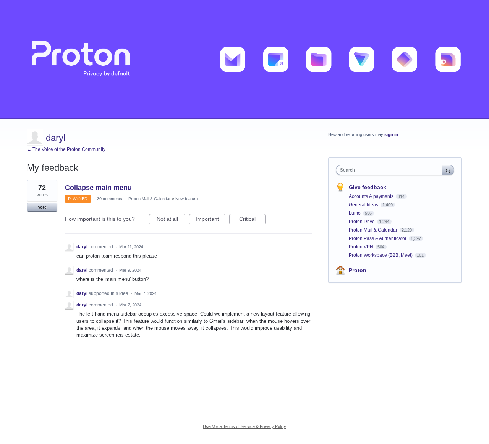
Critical (252, 220)
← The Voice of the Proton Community (66, 149)
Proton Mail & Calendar (149, 198)
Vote (42, 207)
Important (210, 220)
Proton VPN (361, 247)
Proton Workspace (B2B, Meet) (381, 255)
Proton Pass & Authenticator (378, 238)
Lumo (355, 213)
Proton (357, 270)
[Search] (448, 170)
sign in (391, 134)
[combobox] (391, 170)
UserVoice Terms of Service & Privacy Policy (244, 426)
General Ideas (364, 204)
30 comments (109, 198)
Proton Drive (362, 221)
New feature (186, 198)
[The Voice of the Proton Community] (244, 59)
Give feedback (367, 187)
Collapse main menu (98, 187)
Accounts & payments (372, 196)
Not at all (171, 220)
